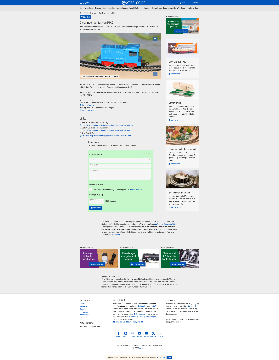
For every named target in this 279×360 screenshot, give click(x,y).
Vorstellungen (151, 317)
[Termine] (98, 8)
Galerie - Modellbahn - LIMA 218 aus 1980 (182, 40)
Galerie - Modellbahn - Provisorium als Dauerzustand (180, 128)
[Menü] (84, 2)
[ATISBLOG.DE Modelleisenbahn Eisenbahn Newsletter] (153, 334)
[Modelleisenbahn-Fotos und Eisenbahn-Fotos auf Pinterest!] (132, 334)
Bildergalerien (141, 314)
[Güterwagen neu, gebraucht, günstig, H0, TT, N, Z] (182, 26)
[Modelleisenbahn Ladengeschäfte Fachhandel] (169, 8)
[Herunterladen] (155, 74)
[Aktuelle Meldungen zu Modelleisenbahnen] (89, 8)
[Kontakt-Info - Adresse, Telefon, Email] (96, 309)
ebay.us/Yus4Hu (88, 105)
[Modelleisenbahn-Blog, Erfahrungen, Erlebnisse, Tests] (104, 8)
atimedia (142, 348)
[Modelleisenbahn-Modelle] (112, 8)
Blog (156, 306)
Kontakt (117, 235)
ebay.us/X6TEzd (88, 110)
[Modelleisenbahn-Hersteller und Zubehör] (190, 8)
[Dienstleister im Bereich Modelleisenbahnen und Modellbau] (157, 8)
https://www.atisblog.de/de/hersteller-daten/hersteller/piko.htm (106, 130)
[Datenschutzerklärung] (96, 314)
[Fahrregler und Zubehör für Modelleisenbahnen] (99, 258)
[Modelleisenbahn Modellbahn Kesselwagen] (139, 258)
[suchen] (194, 3)
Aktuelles (143, 306)
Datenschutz (137, 190)
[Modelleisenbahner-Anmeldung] (96, 317)
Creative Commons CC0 (166, 224)
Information (162, 357)
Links (141, 317)
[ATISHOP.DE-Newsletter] (96, 306)
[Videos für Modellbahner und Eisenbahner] (147, 8)
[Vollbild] (120, 50)
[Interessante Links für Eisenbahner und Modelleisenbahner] (197, 8)
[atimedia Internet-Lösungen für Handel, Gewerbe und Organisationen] (160, 334)
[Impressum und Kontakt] (96, 312)
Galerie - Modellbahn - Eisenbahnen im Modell (180, 172)
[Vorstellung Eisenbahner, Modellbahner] (122, 8)
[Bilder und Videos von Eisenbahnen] (135, 8)
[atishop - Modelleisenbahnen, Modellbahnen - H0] (81, 8)
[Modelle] (85, 13)
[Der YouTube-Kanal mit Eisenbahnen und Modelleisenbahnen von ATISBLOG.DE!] (139, 334)
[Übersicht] (85, 17)
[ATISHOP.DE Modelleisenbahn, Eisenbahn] (96, 303)
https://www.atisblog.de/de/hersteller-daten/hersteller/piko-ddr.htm (107, 125)
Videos (133, 317)
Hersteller (193, 306)
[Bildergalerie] (93, 13)
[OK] (169, 357)
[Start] (81, 13)
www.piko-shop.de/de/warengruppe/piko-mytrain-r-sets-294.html (106, 136)
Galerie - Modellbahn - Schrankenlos (179, 81)
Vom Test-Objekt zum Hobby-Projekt (129, 322)
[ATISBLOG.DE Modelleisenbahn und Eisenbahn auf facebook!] (118, 334)
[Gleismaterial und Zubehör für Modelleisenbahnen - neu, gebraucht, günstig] (180, 258)
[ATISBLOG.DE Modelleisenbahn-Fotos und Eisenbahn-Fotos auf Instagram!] (125, 334)
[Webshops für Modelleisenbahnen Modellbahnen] (181, 8)
